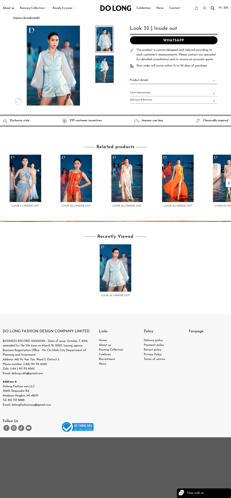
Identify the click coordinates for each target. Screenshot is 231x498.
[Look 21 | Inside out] (178, 178)
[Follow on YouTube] (29, 428)
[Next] (87, 66)
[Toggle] (214, 81)
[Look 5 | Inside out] (25, 178)
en (226, 8)
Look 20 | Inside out (76, 206)
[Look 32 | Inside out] (115, 268)
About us (8, 8)
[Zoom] (18, 101)
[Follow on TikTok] (21, 428)
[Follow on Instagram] (14, 428)
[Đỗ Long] (115, 8)
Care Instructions (140, 92)
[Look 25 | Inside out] (127, 178)
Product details (139, 80)
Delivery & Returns (141, 99)
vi (220, 8)
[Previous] (19, 66)
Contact (174, 8)
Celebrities (143, 8)
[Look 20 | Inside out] (76, 178)
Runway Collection (32, 8)
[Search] (212, 8)
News (160, 8)
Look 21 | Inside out (178, 206)
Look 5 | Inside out (25, 206)
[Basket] (197, 8)
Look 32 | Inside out (115, 295)
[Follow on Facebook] (6, 428)
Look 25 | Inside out (126, 206)
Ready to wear (62, 8)
